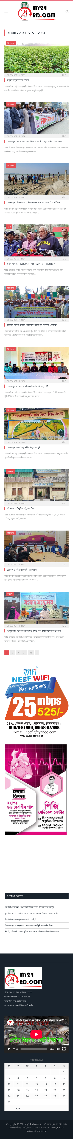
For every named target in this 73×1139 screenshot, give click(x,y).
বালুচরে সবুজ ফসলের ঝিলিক (18, 80)
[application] (36, 1034)
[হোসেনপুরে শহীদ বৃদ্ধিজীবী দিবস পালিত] (36, 548)
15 (55, 1084)
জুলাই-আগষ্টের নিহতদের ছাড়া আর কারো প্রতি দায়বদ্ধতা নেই (31, 263)
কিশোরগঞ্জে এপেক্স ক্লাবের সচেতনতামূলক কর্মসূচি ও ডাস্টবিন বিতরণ (29, 925)
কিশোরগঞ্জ (10, 43)
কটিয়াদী (9, 593)
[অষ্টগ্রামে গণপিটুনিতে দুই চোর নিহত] (36, 486)
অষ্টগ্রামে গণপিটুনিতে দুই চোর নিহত (21, 508)
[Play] (9, 1049)
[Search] (67, 11)
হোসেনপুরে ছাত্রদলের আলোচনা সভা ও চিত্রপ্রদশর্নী (27, 386)
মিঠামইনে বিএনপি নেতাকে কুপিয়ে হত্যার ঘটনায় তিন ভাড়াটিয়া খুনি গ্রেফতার (32, 931)
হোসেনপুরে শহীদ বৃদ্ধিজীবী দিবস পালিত (22, 569)
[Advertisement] (36, 864)
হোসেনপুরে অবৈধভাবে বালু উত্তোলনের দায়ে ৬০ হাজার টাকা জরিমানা (33, 202)
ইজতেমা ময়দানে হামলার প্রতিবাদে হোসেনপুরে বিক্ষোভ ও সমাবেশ (32, 325)
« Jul (18, 1108)
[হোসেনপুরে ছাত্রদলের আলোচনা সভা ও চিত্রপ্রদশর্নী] (36, 364)
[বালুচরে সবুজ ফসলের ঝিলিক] (36, 58)
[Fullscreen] (64, 1049)
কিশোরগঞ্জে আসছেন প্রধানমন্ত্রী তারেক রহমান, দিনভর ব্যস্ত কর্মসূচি (29, 906)
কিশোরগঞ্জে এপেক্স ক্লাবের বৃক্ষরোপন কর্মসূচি (20, 919)
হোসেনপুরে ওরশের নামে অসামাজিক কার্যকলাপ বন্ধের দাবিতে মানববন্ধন (34, 141)
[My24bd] (36, 10)
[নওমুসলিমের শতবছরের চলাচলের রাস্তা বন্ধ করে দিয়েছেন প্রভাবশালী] (36, 609)
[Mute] (58, 1049)
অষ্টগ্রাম (10, 471)
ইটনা (9, 226)
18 (31, 652)
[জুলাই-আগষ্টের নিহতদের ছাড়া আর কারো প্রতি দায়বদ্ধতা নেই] (36, 241)
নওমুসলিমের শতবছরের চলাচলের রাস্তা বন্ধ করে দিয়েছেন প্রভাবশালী (34, 630)
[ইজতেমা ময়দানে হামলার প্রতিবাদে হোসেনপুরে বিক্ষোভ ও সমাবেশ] (36, 303)
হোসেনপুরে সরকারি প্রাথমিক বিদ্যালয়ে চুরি (23, 447)
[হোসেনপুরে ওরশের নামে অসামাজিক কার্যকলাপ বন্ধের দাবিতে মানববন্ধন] (36, 119)
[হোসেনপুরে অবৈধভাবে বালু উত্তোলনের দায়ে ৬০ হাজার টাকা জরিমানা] (36, 180)
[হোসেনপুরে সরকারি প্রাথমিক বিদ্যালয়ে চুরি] (36, 425)
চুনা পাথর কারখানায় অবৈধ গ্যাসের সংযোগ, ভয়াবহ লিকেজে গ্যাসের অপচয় (31, 913)
